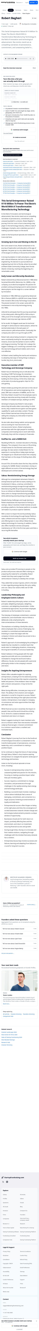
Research (22, 1224)
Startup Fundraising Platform (28, 1232)
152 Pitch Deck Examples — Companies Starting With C (17, 183)
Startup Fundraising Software (11, 1232)
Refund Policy (23, 1259)
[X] (3, 1182)
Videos (25, 10)
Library (4, 10)
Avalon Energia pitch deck (9, 173)
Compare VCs (23, 1210)
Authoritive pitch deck (8, 163)
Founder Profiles (16, 13)
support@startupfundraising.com (13, 1306)
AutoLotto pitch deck (8, 165)
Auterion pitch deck (8, 161)
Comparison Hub (8, 1016)
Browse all (22, 1287)
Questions (5, 1202)
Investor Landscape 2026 (9, 1032)
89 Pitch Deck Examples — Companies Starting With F (16, 189)
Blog (21, 1206)
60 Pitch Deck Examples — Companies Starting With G (16, 191)
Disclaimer (5, 1255)
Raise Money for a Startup (27, 1228)
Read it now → (6, 1004)
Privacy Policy (6, 1251)
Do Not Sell (6, 1275)
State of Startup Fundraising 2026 (11, 1037)
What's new (6, 1291)
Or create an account (19, 137)
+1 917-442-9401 (8, 1312)
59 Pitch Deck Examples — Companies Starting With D (16, 185)
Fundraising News (25, 1236)
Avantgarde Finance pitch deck (10, 175)
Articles (11, 10)
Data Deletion (23, 1275)
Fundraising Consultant (9, 1236)
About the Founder (8, 1287)
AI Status (5, 1283)
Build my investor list (19, 558)
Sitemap (22, 1271)
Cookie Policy (23, 1255)
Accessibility (6, 1271)
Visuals (22, 1202)
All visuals (5, 1206)
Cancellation (6, 1259)
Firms (4, 1214)
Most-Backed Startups (8, 1040)
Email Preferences (25, 1267)
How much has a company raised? (24, 1219)
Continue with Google (20, 130)
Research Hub (5, 1042)
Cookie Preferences (8, 1279)
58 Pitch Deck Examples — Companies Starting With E (16, 187)
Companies (6, 1218)
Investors (5, 1210)
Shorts (31, 10)
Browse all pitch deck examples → (12, 155)
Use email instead (7, 133)
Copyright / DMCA (8, 1263)
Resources (19, 2)
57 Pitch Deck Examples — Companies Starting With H (16, 193)
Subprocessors (7, 1267)
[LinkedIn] (7, 1182)
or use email (19, 1329)
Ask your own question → (7, 953)
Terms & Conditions (25, 1251)
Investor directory (16, 1014)
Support (22, 1279)
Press (21, 1283)
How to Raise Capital (8, 1228)
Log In (26, 2)
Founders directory (29, 1014)
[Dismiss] (37, 1321)
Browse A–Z (6, 1224)
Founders (22, 1214)
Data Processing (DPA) (26, 1263)
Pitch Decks (18, 10)
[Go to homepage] (8, 3)
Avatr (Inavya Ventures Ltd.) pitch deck (12, 177)
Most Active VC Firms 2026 (9, 1035)
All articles (6, 1014)
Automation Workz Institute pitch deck (12, 167)
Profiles (5, 1198)
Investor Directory (6, 1045)
